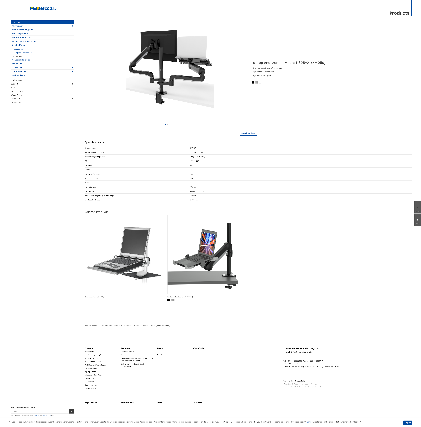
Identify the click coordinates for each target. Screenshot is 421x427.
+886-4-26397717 (316, 361)
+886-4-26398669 (294, 361)
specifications (248, 133)
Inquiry (417, 211)
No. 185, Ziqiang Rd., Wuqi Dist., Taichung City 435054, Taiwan (315, 366)
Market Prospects (335, 387)
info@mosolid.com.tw (301, 352)
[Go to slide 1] (165, 124)
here (309, 422)
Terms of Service (46, 415)
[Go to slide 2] (167, 124)
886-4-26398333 (294, 364)
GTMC (296, 387)
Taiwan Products (305, 387)
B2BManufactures (320, 387)
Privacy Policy (36, 415)
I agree (408, 422)
